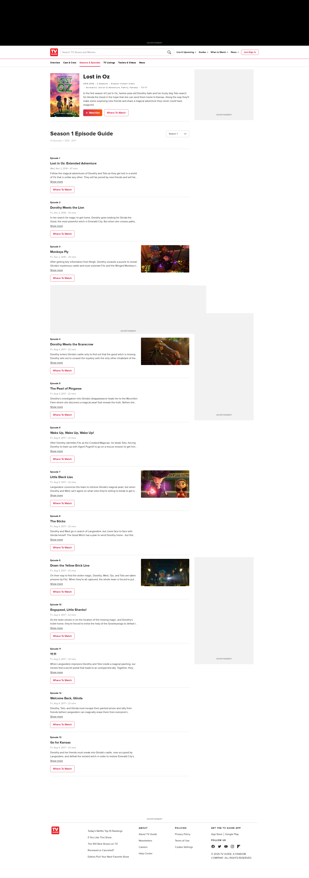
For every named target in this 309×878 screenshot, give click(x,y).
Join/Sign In (250, 52)
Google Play (232, 834)
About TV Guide (148, 834)
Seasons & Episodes (90, 62)
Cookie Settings (184, 847)
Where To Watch (116, 112)
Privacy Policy (182, 834)
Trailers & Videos (127, 62)
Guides (202, 52)
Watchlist (94, 112)
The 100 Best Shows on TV (103, 844)
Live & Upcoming (185, 52)
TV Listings (109, 62)
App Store (216, 834)
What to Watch (218, 52)
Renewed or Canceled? (101, 850)
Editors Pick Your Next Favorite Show (108, 856)
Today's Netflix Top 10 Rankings (105, 831)
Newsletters (145, 840)
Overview (55, 62)
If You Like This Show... (100, 837)
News (234, 52)
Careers (143, 847)
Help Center (145, 853)
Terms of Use (182, 840)
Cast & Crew (69, 62)
